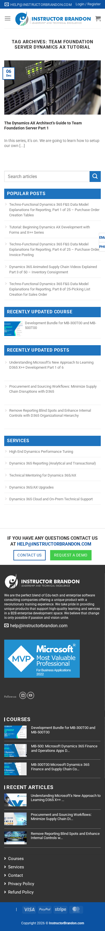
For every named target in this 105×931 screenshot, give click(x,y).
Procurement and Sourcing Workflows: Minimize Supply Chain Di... (61, 816)
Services (16, 867)
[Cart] (98, 18)
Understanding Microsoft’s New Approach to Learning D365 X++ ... (66, 797)
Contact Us (29, 555)
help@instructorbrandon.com (54, 544)
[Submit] (95, 176)
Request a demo (71, 555)
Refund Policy (21, 892)
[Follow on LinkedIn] (22, 695)
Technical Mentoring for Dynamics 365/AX (42, 475)
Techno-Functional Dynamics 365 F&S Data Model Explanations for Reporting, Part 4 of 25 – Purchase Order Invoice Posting (54, 249)
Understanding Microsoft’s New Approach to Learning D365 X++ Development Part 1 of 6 (51, 364)
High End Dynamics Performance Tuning (41, 451)
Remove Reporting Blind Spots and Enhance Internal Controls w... (65, 835)
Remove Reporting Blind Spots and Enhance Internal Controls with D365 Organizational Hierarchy (50, 413)
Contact (15, 875)
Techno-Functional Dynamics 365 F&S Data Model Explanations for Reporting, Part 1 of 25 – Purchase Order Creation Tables (54, 209)
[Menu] (7, 18)
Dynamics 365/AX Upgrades (31, 487)
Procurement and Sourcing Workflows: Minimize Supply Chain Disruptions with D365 (53, 389)
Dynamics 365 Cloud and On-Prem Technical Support (51, 499)
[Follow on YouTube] (30, 695)
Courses (16, 858)
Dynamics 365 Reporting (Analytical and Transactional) (52, 463)
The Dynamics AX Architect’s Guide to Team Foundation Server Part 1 (43, 125)
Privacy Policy (21, 883)
